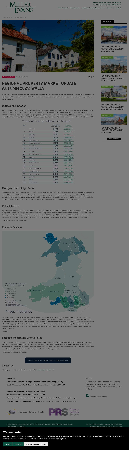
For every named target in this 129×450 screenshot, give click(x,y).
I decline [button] (18, 444)
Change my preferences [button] (36, 444)
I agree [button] (8, 444)
